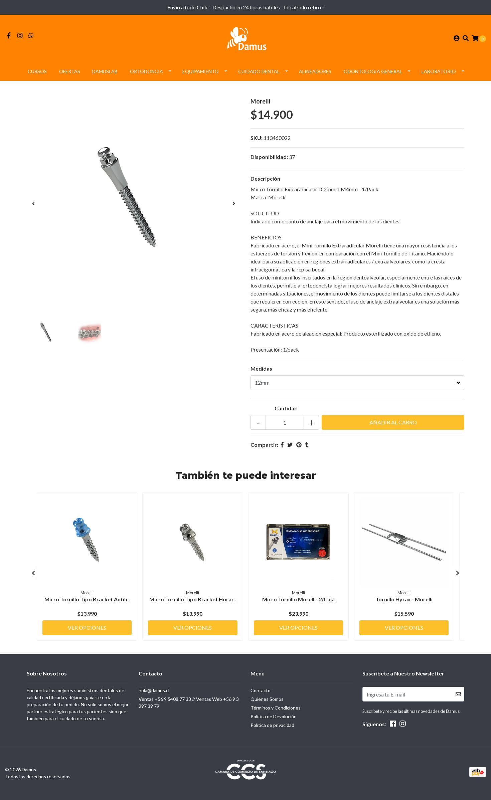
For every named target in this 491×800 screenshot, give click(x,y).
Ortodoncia (146, 71)
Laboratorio (439, 71)
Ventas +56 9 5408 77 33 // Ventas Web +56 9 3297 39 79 (189, 702)
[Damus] (245, 37)
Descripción (265, 178)
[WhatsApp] (31, 35)
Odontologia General (373, 71)
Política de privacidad (272, 725)
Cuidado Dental (259, 71)
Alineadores (315, 71)
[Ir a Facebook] (9, 35)
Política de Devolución (274, 716)
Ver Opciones (87, 627)
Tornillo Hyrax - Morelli (404, 599)
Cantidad (286, 408)
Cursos (37, 71)
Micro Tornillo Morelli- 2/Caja (298, 599)
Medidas (261, 368)
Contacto (261, 690)
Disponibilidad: (269, 157)
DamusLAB (105, 71)
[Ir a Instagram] (20, 35)
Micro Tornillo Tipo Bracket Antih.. (87, 599)
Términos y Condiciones (276, 708)
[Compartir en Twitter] (290, 444)
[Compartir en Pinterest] (299, 444)
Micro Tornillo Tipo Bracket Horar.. (192, 599)
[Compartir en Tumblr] (307, 444)
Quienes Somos (267, 699)
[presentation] (33, 203)
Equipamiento (200, 71)
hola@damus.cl (154, 690)
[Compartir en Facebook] (282, 444)
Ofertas (69, 71)
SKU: (257, 138)
